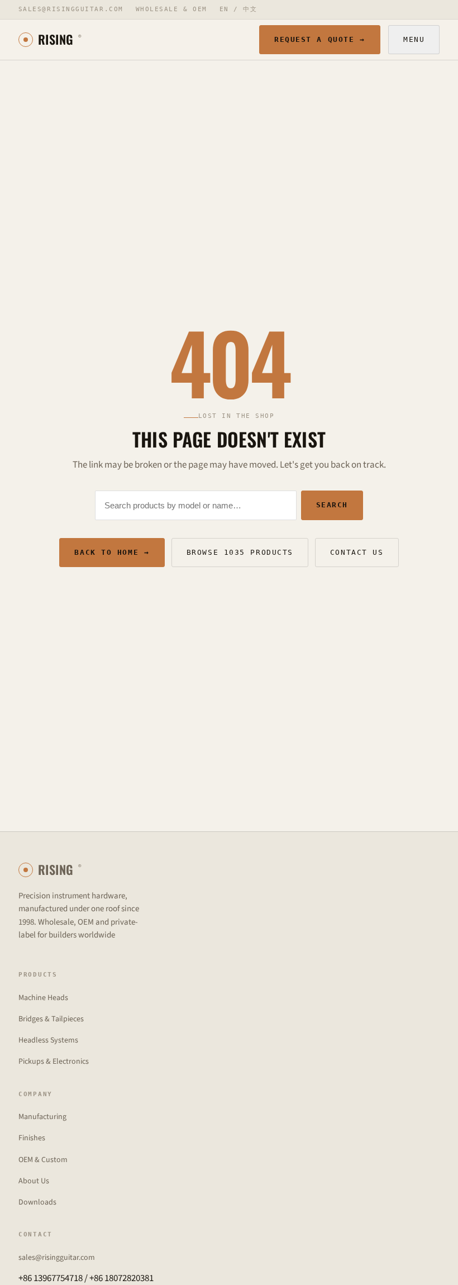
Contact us (357, 552)
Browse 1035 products (240, 552)
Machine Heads (43, 997)
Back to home (111, 552)
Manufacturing (42, 1116)
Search (332, 505)
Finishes (31, 1138)
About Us (33, 1181)
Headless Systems (48, 1040)
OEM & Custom (43, 1159)
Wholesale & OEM (171, 9)
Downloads (37, 1202)
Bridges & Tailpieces (51, 1019)
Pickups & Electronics (53, 1061)
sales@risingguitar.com (70, 9)
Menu (413, 39)
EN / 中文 (238, 9)
